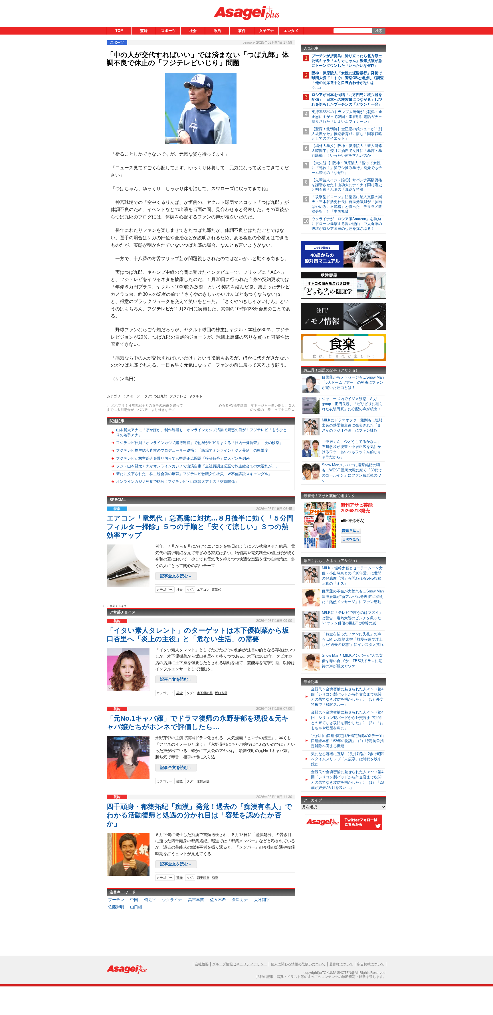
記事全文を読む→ (176, 576)
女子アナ (266, 31)
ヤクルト (196, 396)
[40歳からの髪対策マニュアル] (343, 266)
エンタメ (291, 31)
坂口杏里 (221, 693)
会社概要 (202, 964)
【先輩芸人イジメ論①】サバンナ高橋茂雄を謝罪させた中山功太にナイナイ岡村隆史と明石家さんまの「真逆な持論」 (347, 185)
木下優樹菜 (205, 693)
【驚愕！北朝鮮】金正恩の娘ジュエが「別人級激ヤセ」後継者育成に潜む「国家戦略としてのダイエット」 (347, 134)
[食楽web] (343, 359)
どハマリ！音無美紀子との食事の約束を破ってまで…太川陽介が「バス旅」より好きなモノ (145, 407)
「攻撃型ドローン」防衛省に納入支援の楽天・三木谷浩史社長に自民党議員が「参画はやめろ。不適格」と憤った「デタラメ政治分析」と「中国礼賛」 (347, 204)
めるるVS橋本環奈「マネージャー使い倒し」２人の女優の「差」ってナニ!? (257, 407)
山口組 (136, 907)
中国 (134, 899)
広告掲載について (370, 964)
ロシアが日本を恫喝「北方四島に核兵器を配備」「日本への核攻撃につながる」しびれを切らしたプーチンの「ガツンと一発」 (347, 99)
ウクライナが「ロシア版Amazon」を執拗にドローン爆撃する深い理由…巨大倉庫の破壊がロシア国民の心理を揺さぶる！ (347, 224)
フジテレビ (178, 396)
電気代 (216, 589)
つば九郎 (160, 396)
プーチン (116, 899)
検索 (378, 31)
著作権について (341, 964)
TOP (119, 31)
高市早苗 (196, 899)
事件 (242, 31)
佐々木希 (218, 899)
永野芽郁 (203, 781)
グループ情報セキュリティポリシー (239, 964)
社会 (193, 31)
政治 (217, 31)
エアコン (203, 589)
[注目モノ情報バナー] (343, 328)
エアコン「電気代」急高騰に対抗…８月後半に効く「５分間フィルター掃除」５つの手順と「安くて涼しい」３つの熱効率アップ (200, 526)
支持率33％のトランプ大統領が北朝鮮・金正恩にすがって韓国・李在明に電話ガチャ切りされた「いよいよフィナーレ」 (347, 117)
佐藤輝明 (116, 907)
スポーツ (168, 31)
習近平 (150, 899)
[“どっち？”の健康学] (343, 297)
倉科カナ (240, 899)
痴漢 (215, 877)
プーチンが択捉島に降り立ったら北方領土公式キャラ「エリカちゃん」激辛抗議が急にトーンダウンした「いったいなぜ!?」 (347, 61)
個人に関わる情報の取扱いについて (298, 964)
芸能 (144, 31)
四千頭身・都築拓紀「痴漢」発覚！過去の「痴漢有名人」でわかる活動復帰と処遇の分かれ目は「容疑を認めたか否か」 (199, 815)
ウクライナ (172, 899)
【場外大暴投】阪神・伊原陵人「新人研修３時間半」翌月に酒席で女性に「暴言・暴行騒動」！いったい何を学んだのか (347, 151)
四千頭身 (203, 877)
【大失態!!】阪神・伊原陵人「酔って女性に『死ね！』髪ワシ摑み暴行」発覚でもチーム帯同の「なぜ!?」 (347, 168)
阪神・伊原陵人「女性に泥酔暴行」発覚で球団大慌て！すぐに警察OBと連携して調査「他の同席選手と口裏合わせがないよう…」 (348, 80)
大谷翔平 (262, 899)
